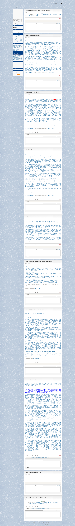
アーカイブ (15, 29)
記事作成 (19, 24)
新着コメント (15, 53)
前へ (33, 522)
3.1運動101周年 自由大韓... (17, 46)
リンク (14, 68)
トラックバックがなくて (28, 18)
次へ (52, 522)
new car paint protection (16, 66)
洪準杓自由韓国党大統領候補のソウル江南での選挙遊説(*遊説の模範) (38, 10)
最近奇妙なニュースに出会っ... (17, 57)
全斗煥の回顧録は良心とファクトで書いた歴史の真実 (35, 309)
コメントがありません (35, 18)
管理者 (16, 24)
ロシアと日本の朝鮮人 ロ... (17, 55)
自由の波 (15, 7)
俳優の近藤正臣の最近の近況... (17, 58)
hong (38, 524)
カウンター (15, 70)
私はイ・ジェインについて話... (17, 59)
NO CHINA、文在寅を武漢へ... (17, 47)
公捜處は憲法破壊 (16, 49)
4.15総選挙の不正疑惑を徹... (17, 45)
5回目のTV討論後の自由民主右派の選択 (33, 35)
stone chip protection (16, 65)
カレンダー (15, 33)
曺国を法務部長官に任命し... (17, 50)
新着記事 (14, 43)
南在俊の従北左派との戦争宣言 (31, 216)
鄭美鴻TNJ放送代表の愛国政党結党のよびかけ (34, 472)
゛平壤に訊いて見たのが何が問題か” (32, 92)
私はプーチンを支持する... (17, 56)
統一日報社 (46, 524)
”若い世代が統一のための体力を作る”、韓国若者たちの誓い (36, 497)
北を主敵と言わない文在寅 (30, 149)
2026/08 (18, 35)
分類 (14, 25)
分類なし (26, 12)
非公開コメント (58, 23)
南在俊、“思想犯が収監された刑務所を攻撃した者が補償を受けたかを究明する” (39, 261)
